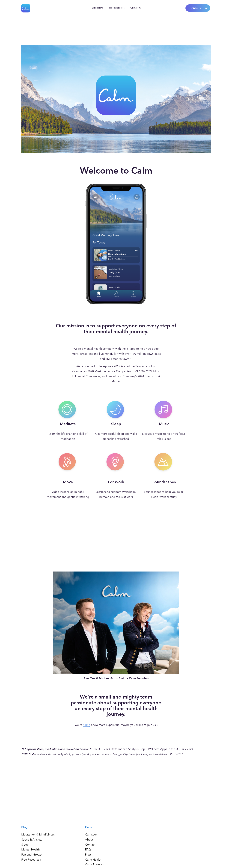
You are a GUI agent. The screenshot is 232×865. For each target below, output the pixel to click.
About (89, 839)
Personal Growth (31, 854)
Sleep (25, 845)
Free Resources (117, 8)
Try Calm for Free (198, 8)
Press (88, 854)
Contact (90, 845)
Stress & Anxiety (31, 839)
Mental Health (30, 849)
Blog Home (97, 8)
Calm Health (93, 860)
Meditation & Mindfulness (38, 834)
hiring (86, 725)
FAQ (88, 849)
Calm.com (135, 8)
